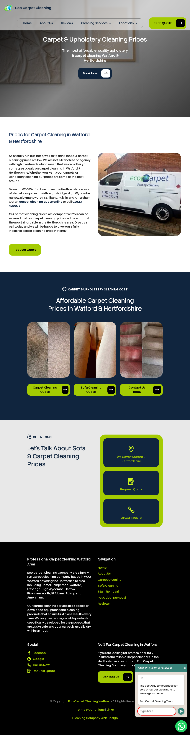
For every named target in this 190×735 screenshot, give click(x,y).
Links (110, 710)
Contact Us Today (137, 390)
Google (38, 659)
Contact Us (110, 677)
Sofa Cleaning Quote (91, 390)
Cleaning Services (94, 23)
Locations (126, 23)
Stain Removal (108, 591)
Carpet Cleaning (110, 580)
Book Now (90, 73)
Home (27, 23)
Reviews (67, 23)
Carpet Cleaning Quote (45, 390)
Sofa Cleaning (108, 586)
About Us (46, 23)
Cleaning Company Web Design (95, 718)
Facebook (40, 653)
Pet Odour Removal (112, 598)
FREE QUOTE (163, 23)
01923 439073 (131, 518)
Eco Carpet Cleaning (33, 8)
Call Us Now (41, 665)
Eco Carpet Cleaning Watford (89, 701)
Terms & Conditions (90, 710)
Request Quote (25, 250)
